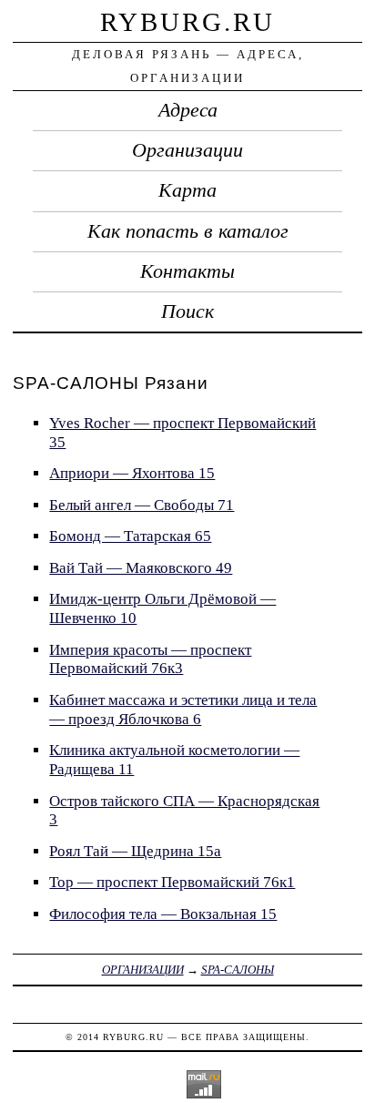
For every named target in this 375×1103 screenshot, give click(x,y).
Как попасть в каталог (188, 231)
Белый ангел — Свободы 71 (141, 505)
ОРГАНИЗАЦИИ (143, 969)
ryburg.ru (187, 21)
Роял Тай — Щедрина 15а (135, 851)
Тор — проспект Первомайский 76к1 (172, 882)
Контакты (187, 271)
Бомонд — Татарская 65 (130, 536)
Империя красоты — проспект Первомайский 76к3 (150, 659)
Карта (187, 190)
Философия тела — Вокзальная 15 (163, 914)
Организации (187, 150)
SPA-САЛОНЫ (237, 969)
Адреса (188, 110)
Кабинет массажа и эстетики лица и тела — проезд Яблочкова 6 (183, 709)
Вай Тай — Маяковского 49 (140, 568)
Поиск (187, 311)
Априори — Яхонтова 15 (132, 473)
